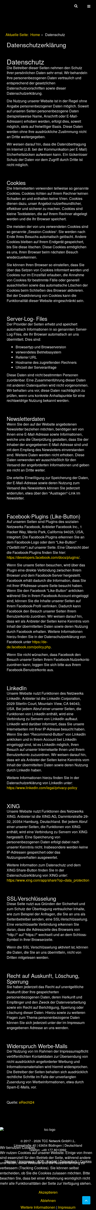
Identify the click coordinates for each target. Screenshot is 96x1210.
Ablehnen (48, 1200)
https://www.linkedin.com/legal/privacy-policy (42, 787)
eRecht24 (26, 1102)
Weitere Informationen (38, 1207)
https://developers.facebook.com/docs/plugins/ (43, 557)
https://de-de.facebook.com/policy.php (29, 644)
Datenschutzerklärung (36, 44)
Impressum (66, 1207)
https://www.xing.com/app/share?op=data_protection (48, 880)
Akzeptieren (48, 1192)
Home (35, 34)
